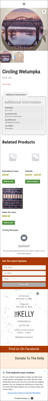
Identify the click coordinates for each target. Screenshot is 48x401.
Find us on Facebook (24, 349)
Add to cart (8, 181)
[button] (24, 4)
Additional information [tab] (16, 94)
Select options (32, 181)
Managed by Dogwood (24, 337)
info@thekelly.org (24, 321)
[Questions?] (24, 238)
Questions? (24, 246)
